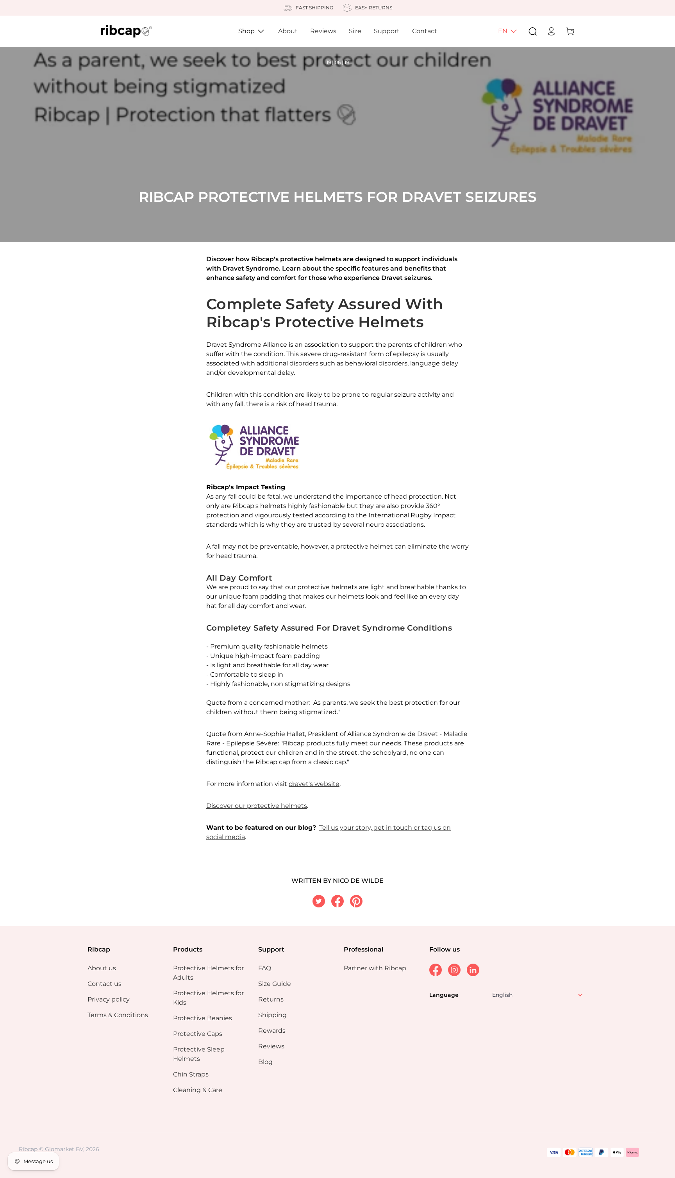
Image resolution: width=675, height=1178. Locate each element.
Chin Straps (191, 1074)
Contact (424, 31)
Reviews (323, 31)
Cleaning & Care (197, 1090)
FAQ (264, 968)
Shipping (272, 1015)
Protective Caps (197, 1033)
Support (387, 31)
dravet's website (314, 784)
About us (102, 968)
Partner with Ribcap (375, 968)
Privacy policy (109, 999)
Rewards (272, 1030)
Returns (271, 999)
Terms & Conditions (118, 1015)
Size (355, 31)
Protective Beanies (202, 1018)
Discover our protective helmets (256, 805)
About (288, 31)
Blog (265, 1062)
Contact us (104, 983)
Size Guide (274, 983)
